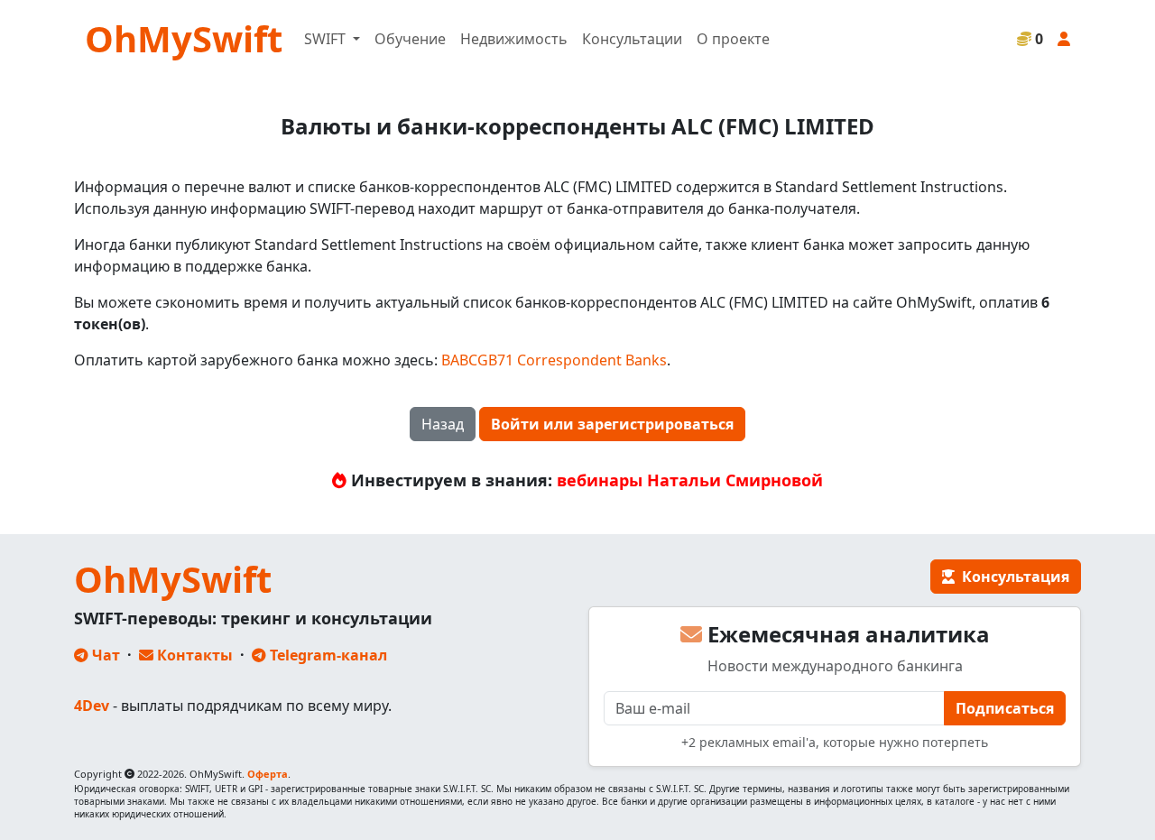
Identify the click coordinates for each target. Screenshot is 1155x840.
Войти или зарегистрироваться (612, 424)
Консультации (632, 39)
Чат (104, 655)
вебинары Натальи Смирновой (690, 480)
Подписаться (1005, 708)
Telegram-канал (326, 655)
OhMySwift (183, 38)
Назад (442, 424)
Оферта (267, 773)
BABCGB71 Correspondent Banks (554, 360)
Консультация (1012, 576)
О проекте (733, 39)
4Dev (91, 705)
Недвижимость (514, 39)
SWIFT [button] (326, 39)
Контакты (193, 655)
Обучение (410, 39)
